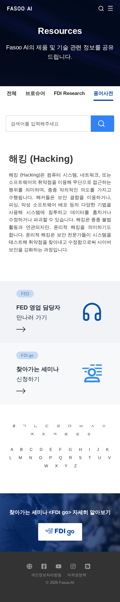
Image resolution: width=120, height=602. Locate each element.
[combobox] (48, 123)
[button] (113, 8)
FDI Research (69, 93)
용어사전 (103, 93)
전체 (12, 93)
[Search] (102, 123)
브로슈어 (35, 93)
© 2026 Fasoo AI (60, 582)
